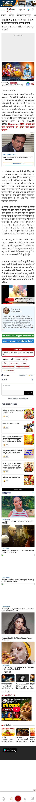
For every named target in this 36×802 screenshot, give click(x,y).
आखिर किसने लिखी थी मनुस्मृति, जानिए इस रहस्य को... (18, 354)
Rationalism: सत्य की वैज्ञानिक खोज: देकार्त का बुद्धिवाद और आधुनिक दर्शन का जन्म (22, 686)
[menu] (3, 10)
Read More (9, 299)
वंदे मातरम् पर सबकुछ (24, 15)
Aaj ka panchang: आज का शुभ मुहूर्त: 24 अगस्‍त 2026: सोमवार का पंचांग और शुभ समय (7, 739)
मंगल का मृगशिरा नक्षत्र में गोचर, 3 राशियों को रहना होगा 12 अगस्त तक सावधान (8, 686)
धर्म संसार (7, 725)
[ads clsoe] (34, 790)
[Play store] (29, 10)
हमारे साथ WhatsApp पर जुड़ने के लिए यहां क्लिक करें (18, 336)
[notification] (33, 10)
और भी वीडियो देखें (8, 695)
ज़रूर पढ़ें (7, 672)
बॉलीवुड (11, 15)
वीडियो (6, 691)
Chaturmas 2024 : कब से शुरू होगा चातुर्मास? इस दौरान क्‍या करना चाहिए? (18, 127)
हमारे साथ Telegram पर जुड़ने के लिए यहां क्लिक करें (18, 341)
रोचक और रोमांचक (8, 371)
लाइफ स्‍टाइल (14, 363)
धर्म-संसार (23, 363)
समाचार (3, 15)
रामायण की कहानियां (22, 367)
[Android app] (10, 750)
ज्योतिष (4, 363)
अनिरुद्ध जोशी (13, 83)
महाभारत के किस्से (8, 367)
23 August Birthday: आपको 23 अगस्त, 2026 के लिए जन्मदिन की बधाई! (22, 739)
